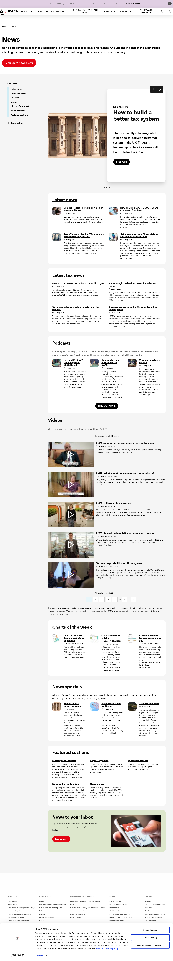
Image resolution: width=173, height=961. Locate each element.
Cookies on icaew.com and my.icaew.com (125, 911)
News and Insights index (65, 784)
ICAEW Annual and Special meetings (21, 908)
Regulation (126, 11)
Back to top (17, 123)
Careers (49, 11)
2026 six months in (149, 703)
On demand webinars (153, 911)
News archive (97, 784)
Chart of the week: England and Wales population (74, 638)
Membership (27, 11)
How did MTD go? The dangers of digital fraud (73, 362)
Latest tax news (18, 93)
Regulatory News (99, 760)
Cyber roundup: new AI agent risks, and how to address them (139, 235)
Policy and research (145, 11)
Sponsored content (138, 760)
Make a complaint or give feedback (52, 904)
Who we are (12, 901)
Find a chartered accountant (18, 921)
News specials (18, 110)
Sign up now (61, 839)
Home (4, 27)
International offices (46, 917)
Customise (149, 937)
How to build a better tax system (73, 704)
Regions (42, 914)
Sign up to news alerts (19, 62)
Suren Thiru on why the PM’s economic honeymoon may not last (84, 235)
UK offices (43, 911)
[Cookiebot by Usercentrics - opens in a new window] (17, 956)
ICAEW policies (115, 901)
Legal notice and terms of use (120, 917)
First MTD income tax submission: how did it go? (78, 283)
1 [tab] (104, 187)
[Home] (9, 11)
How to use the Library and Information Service (87, 908)
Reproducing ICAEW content (120, 914)
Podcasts (15, 97)
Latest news (16, 89)
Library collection (76, 917)
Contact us (43, 901)
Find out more (133, 3)
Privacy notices (114, 908)
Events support (150, 921)
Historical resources (77, 914)
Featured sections (19, 115)
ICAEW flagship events (153, 917)
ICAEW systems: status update (50, 908)
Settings (39, 956)
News (13, 27)
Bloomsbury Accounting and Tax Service (85, 901)
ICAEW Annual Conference (155, 914)
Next (160, 89)
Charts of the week (20, 106)
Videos (14, 102)
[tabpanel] (77, 134)
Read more (121, 162)
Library (72, 904)
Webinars (148, 908)
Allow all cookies (150, 930)
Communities (110, 11)
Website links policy (116, 921)
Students (61, 11)
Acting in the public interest (18, 911)
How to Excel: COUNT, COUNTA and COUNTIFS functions (139, 209)
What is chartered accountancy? (19, 914)
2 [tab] (106, 187)
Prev (153, 89)
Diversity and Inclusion (64, 760)
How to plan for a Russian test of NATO (110, 362)
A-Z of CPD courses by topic (155, 904)
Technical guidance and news (84, 11)
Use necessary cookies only (150, 945)
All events (148, 901)
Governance (12, 904)
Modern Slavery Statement (119, 904)
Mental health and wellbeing (111, 704)
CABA (41, 921)
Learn (39, 11)
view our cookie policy (107, 948)
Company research (77, 911)
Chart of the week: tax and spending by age (150, 638)
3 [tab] (109, 187)
